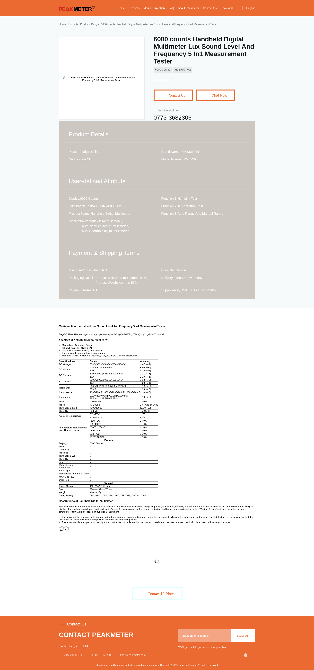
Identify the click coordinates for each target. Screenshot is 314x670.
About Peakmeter (188, 8)
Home (121, 8)
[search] (237, 8)
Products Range (89, 24)
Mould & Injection (154, 8)
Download (227, 8)
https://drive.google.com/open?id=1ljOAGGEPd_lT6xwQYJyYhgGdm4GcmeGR (123, 334)
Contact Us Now (161, 594)
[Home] (77, 8)
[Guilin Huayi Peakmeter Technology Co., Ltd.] (237, 655)
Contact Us (210, 8)
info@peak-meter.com (133, 655)
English (250, 8)
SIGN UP (243, 635)
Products (134, 8)
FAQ (171, 8)
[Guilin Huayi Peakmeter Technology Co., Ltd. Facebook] (253, 655)
